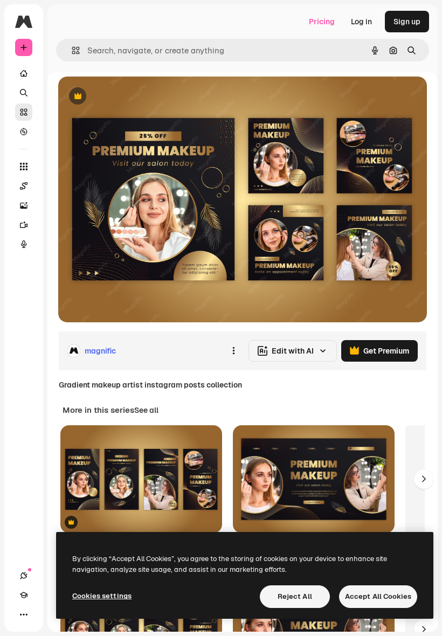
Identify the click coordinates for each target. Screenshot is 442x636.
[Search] (23, 92)
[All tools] (23, 166)
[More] (23, 614)
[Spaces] (23, 186)
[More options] (233, 351)
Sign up (406, 21)
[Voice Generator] (23, 244)
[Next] (423, 479)
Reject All (295, 596)
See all (146, 410)
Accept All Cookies (378, 596)
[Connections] (23, 575)
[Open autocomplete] (71, 50)
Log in (361, 21)
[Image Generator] (23, 205)
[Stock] (23, 112)
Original (127, 97)
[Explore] (23, 131)
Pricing (322, 21)
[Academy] (23, 595)
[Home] (23, 73)
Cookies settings (102, 595)
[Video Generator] (23, 224)
